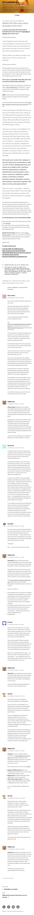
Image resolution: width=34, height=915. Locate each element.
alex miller (8, 267)
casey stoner (17, 267)
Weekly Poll (25, 264)
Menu (17, 15)
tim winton (14, 274)
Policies (4, 911)
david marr (16, 268)
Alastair (10, 694)
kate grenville (22, 270)
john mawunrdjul (10, 270)
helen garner (24, 268)
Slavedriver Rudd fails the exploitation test (14, 256)
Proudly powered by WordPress (15, 911)
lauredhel (10, 524)
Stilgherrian (10, 2)
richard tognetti (15, 272)
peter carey (23, 271)
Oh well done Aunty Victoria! (10, 254)
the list (28, 766)
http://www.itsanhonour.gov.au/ (15, 327)
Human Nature (9, 264)
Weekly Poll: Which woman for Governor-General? (16, 252)
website (8, 223)
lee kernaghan (13, 271)
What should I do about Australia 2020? (13, 251)
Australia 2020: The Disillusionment (12, 249)
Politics (17, 264)
